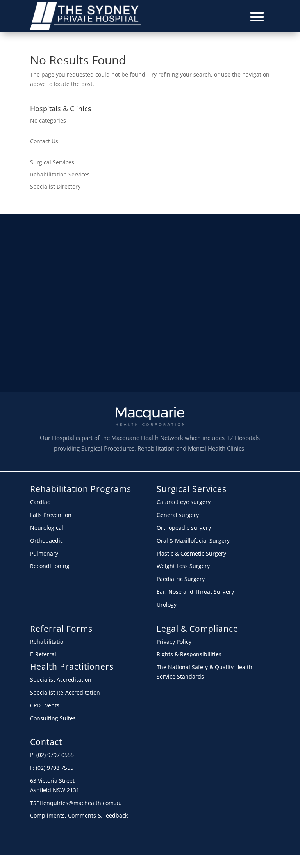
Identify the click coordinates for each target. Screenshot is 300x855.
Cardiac (40, 502)
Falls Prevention (50, 514)
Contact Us (44, 141)
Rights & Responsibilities (189, 654)
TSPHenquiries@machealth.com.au (76, 803)
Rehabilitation (48, 641)
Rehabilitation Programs (80, 488)
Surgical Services (52, 162)
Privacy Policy (174, 641)
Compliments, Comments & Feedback (79, 815)
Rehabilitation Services (60, 174)
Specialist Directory (55, 186)
